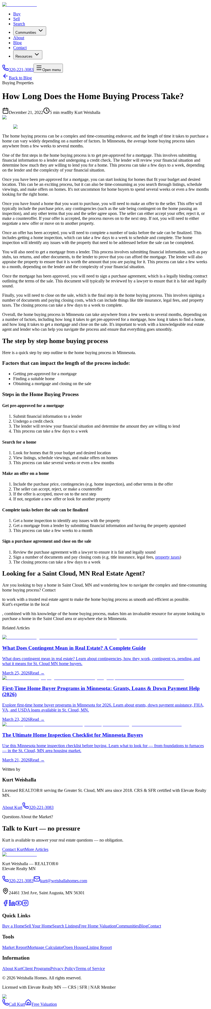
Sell (16, 18)
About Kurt (12, 807)
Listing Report (99, 947)
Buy (17, 14)
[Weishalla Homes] (19, 854)
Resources (23, 56)
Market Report (14, 947)
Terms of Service (90, 968)
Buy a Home (13, 926)
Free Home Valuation (97, 926)
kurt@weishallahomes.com (63, 880)
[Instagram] (25, 905)
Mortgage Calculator (45, 947)
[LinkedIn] (12, 905)
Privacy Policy (63, 968)
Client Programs (36, 968)
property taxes (167, 557)
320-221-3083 (21, 69)
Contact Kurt (13, 849)
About (18, 37)
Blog (17, 42)
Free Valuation (44, 1004)
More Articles (36, 849)
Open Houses (75, 947)
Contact (20, 47)
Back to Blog (20, 77)
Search (19, 23)
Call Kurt (17, 1004)
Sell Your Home (38, 926)
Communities (25, 32)
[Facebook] (5, 905)
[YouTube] (18, 905)
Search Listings (65, 926)
